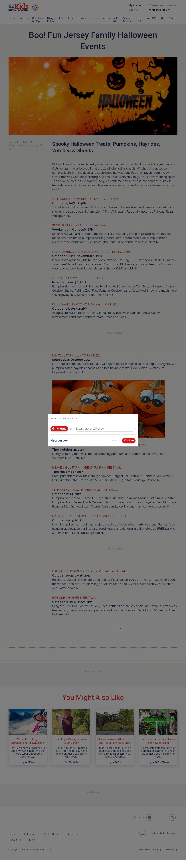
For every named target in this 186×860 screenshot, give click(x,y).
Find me (61, 428)
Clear (115, 440)
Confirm (129, 440)
